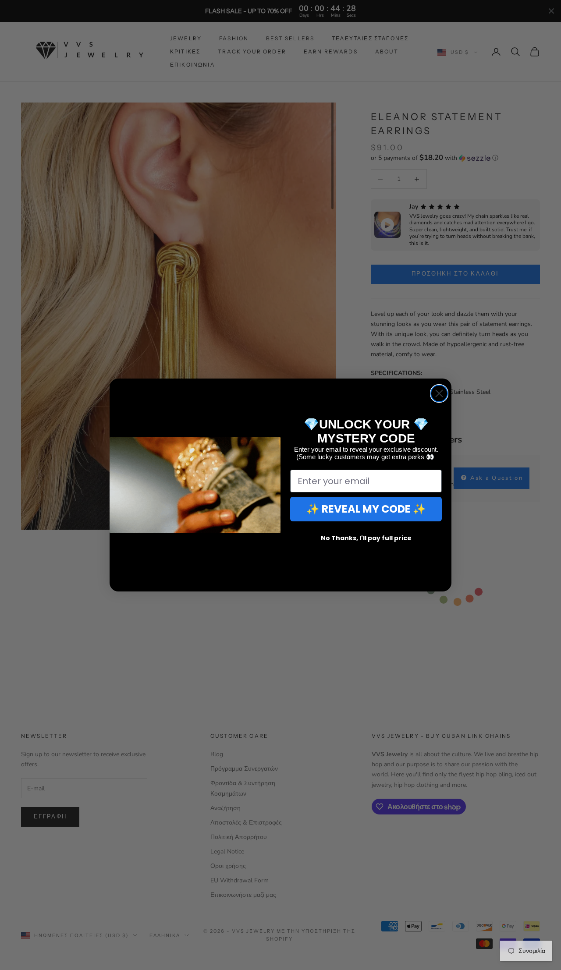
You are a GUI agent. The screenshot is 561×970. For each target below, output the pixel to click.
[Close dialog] (439, 393)
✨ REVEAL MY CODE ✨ (366, 509)
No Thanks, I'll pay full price (366, 538)
